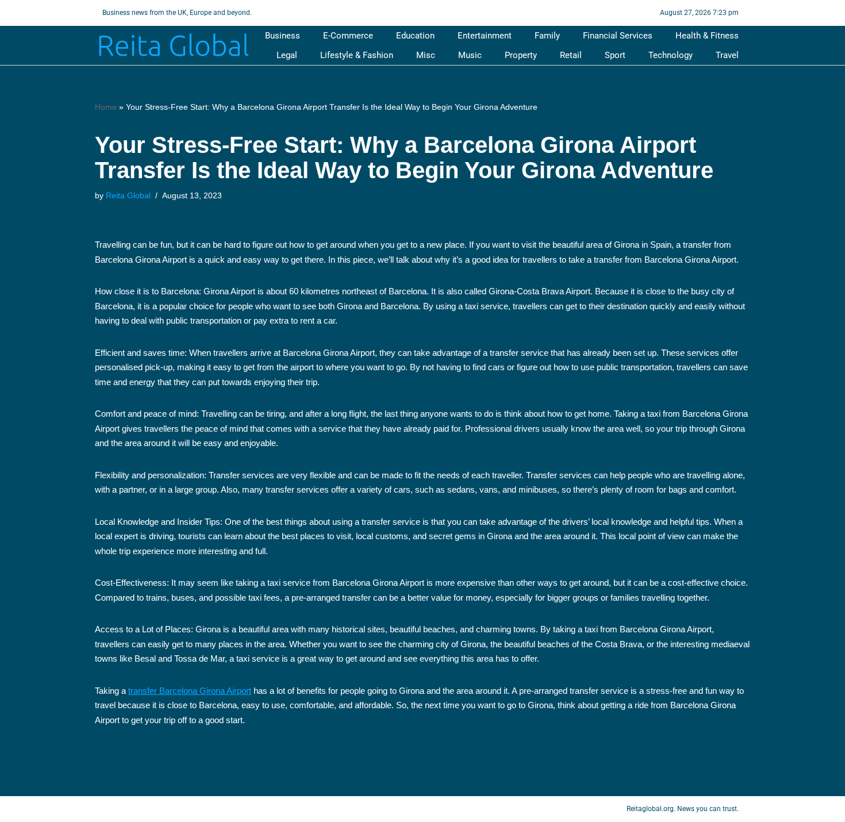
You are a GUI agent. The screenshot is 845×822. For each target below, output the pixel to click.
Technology (670, 55)
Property (521, 55)
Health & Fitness (707, 35)
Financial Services (617, 35)
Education (415, 35)
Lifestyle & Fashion (356, 55)
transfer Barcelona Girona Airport (189, 691)
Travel (727, 55)
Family (547, 35)
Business (282, 35)
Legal (286, 55)
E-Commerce (348, 35)
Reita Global (128, 195)
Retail (571, 55)
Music (470, 55)
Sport (615, 55)
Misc (425, 55)
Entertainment (485, 35)
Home (106, 107)
